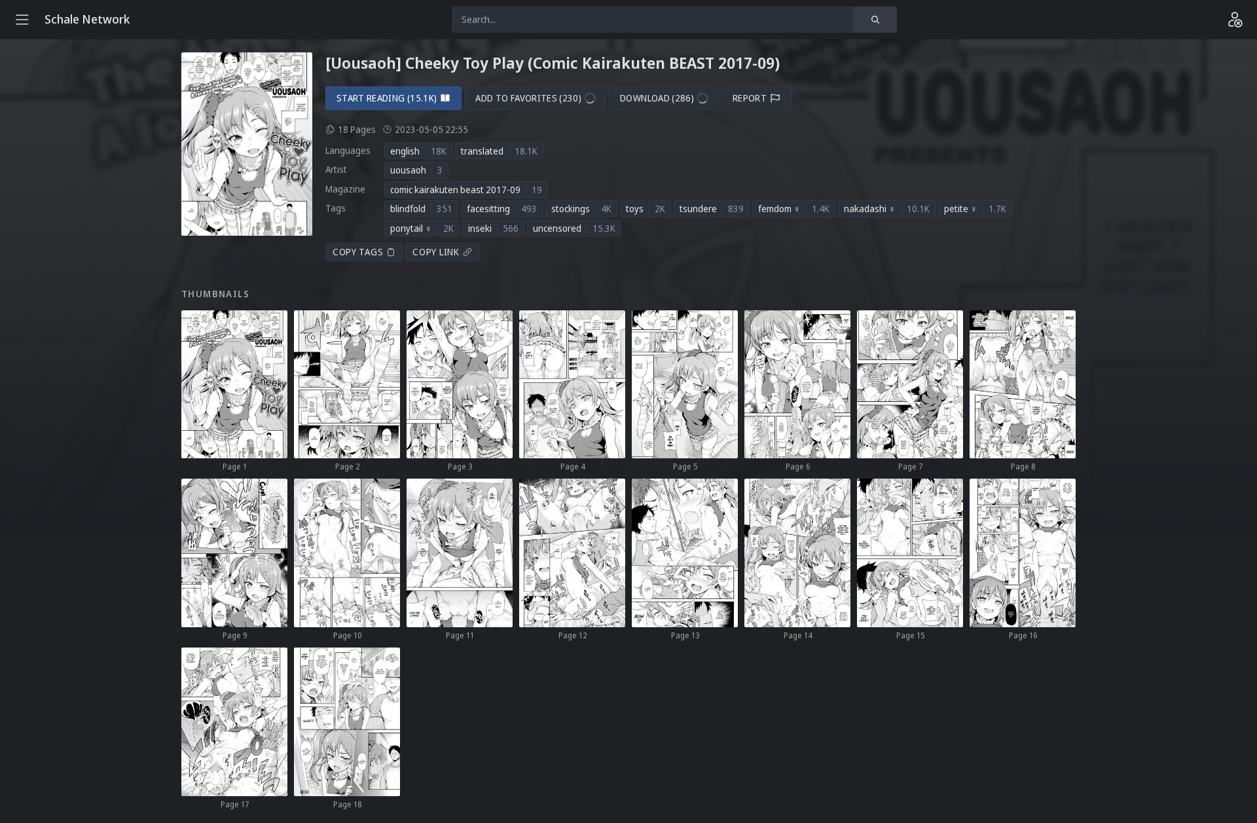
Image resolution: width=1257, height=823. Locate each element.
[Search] (875, 20)
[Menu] (22, 20)
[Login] (1234, 20)
